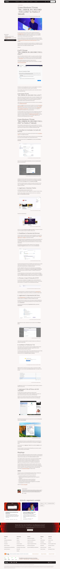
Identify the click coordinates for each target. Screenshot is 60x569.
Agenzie (18, 538)
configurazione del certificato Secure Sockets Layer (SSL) (27, 40)
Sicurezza (5, 541)
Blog (41, 538)
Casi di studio (42, 540)
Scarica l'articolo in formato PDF (10, 40)
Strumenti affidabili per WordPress (32, 547)
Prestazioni (6, 543)
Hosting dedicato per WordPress (9, 547)
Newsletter (42, 545)
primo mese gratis (24, 484)
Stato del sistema (7, 549)
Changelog (42, 541)
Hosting (41, 503)
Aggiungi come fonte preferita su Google (35, 16)
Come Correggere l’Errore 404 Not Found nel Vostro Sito (29, 513)
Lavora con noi (50, 540)
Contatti (49, 541)
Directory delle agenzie (31, 545)
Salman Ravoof (20, 16)
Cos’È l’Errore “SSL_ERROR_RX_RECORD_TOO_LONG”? (9, 36)
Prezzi (5, 538)
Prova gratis (52, 1)
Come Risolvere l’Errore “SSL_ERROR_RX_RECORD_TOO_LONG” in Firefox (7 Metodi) (10, 38)
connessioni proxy (22, 297)
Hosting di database (43, 553)
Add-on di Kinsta (6, 545)
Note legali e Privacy (51, 549)
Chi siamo (49, 538)
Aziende (18, 540)
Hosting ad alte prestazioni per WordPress (12, 513)
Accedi (48, 1)
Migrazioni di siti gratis (30, 538)
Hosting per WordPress (8, 540)
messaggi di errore (21, 33)
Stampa (49, 547)
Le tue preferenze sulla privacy (34, 559)
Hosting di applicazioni (35, 553)
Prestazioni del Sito (51, 503)
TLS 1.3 (32, 116)
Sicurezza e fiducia (51, 545)
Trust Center (21, 559)
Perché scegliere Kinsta (52, 543)
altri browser (21, 58)
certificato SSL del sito (23, 103)
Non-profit (18, 549)
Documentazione (43, 543)
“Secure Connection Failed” (22, 62)
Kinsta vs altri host (43, 547)
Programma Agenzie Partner (31, 543)
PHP (45, 503)
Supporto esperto (30, 541)
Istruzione (18, 541)
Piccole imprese (19, 543)
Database (41, 505)
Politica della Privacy (26, 559)
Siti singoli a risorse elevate (21, 547)
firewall (24, 237)
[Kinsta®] (7, 1)
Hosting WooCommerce (20, 545)
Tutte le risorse (42, 549)
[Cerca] (45, 1)
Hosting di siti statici (51, 553)
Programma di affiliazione (31, 540)
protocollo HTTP (38, 291)
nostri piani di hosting (25, 468)
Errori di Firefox (20, 5)
